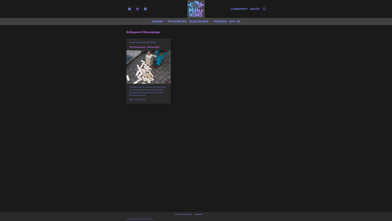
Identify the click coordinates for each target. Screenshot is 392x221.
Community (239, 9)
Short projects (141, 42)
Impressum (199, 214)
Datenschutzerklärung (183, 214)
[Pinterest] (137, 9)
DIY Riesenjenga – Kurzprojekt (144, 47)
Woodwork (177, 21)
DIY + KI (234, 21)
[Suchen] (264, 8)
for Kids (220, 21)
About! (255, 9)
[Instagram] (129, 9)
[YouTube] (145, 9)
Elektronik (199, 21)
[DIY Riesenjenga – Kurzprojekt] (148, 67)
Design (157, 21)
